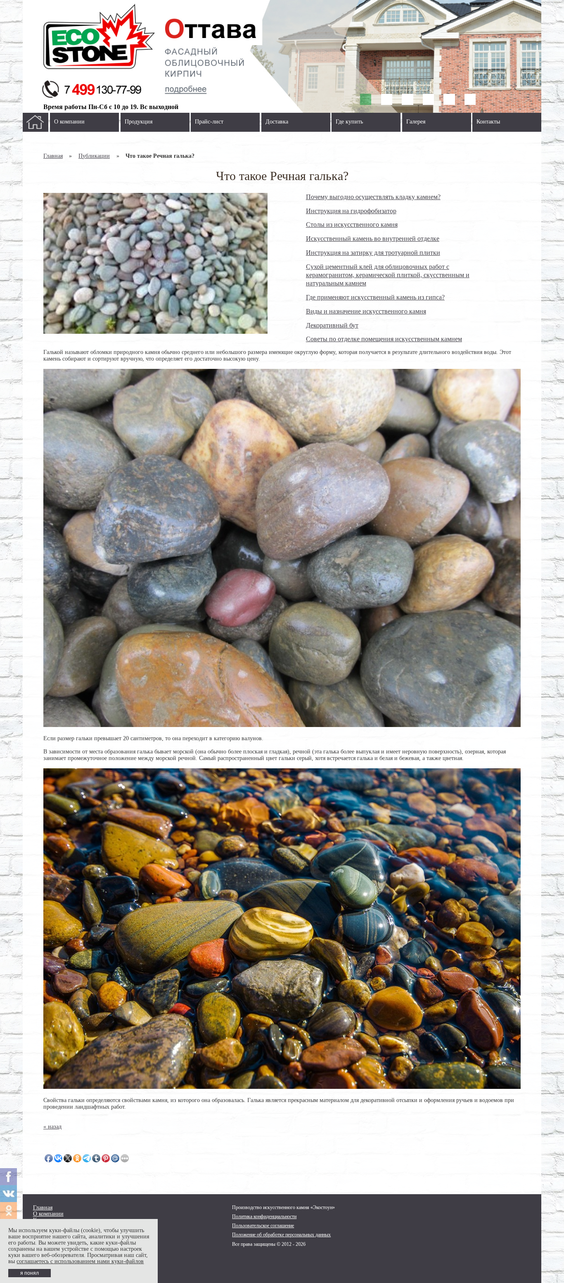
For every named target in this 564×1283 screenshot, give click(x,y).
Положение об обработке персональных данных (281, 1235)
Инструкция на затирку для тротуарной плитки (373, 253)
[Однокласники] (8, 1210)
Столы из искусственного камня (352, 224)
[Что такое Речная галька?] (155, 263)
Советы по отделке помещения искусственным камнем (384, 339)
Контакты (488, 122)
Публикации (94, 156)
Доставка (276, 122)
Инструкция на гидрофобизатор (351, 211)
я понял (29, 1273)
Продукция (138, 122)
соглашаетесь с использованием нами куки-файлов (80, 1261)
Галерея (415, 122)
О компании (69, 122)
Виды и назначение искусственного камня (366, 311)
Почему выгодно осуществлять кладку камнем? (373, 197)
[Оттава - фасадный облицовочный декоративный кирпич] (282, 56)
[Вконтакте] (8, 1193)
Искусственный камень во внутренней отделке (372, 238)
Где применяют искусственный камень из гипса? (375, 297)
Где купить (349, 122)
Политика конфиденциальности (264, 1216)
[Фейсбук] (8, 1176)
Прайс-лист (209, 122)
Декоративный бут (332, 325)
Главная (53, 156)
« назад (52, 1127)
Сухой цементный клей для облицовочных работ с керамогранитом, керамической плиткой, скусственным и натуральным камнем (387, 275)
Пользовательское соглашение (263, 1225)
